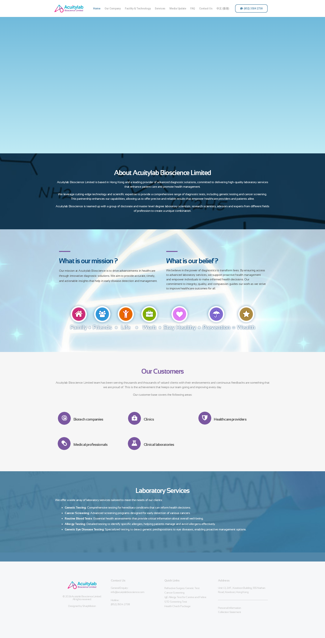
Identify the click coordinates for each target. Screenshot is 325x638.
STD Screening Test (175, 601)
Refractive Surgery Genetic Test (182, 588)
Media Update (177, 8)
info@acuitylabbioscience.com (127, 592)
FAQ (192, 8)
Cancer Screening (174, 592)
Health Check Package (177, 606)
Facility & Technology (138, 8)
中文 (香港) (222, 8)
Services (160, 8)
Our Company (113, 8)
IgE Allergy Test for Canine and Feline (185, 597)
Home (96, 8)
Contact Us (205, 8)
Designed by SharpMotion (82, 606)
